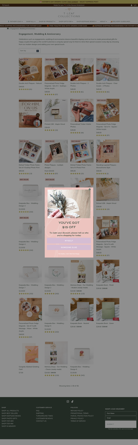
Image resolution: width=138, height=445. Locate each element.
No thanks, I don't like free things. (69, 254)
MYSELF (69, 240)
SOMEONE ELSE (69, 247)
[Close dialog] (89, 189)
